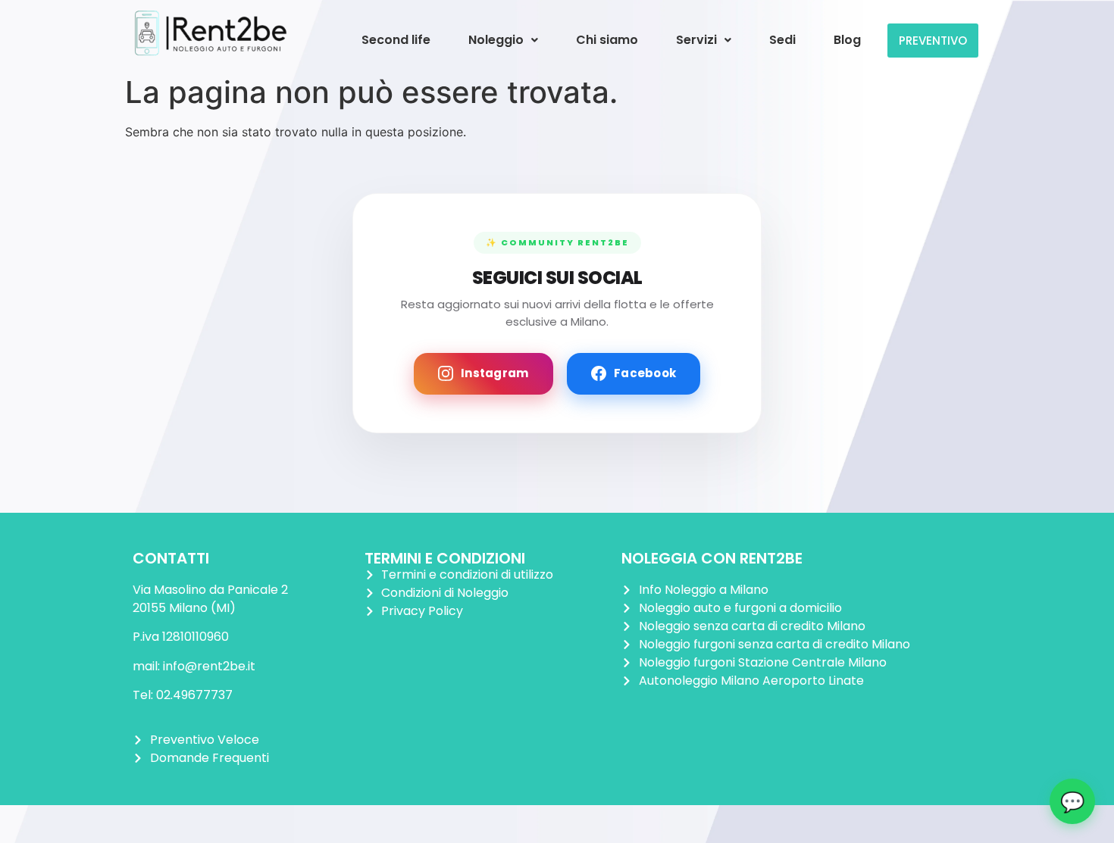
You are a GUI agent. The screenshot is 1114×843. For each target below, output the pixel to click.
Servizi (696, 39)
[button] (503, 40)
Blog (847, 39)
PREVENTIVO (933, 40)
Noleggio (496, 39)
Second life (395, 39)
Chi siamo (607, 39)
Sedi (782, 39)
